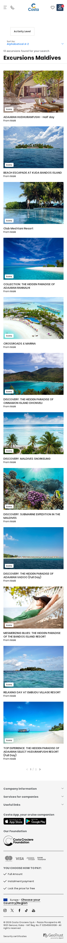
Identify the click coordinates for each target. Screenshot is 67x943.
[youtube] (33, 911)
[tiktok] (26, 911)
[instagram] (5, 911)
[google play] (35, 821)
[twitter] (12, 911)
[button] (52, 7)
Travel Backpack (52, 7)
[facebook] (19, 911)
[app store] (13, 821)
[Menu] (5, 7)
